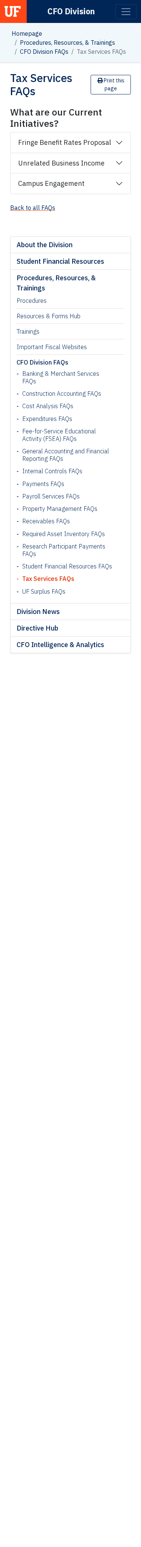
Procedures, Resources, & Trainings (67, 42)
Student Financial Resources (60, 261)
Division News (38, 611)
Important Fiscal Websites (52, 347)
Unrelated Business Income (61, 163)
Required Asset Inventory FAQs (63, 534)
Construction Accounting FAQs (61, 393)
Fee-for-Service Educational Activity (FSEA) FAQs (59, 434)
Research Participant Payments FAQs (63, 550)
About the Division (45, 244)
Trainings (28, 331)
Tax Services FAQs (48, 578)
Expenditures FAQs (47, 418)
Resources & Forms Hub (48, 316)
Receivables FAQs (46, 521)
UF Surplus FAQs (43, 591)
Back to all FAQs (32, 207)
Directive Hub (37, 628)
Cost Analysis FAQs (47, 406)
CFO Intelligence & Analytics (60, 644)
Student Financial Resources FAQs (67, 566)
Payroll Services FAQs (51, 496)
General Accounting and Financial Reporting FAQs (65, 454)
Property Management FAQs (59, 508)
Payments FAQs (43, 484)
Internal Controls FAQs (52, 471)
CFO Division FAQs (44, 51)
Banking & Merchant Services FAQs (60, 377)
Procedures (32, 300)
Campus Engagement (51, 183)
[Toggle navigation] (125, 11)
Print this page (113, 84)
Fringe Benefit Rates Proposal (64, 142)
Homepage (27, 33)
